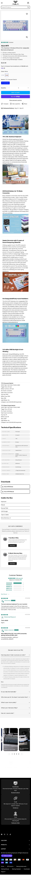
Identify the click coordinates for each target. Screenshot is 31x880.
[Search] (28, 7)
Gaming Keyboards (21, 866)
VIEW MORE (11, 773)
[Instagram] (4, 834)
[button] (28, 3)
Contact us (15, 807)
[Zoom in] (26, 37)
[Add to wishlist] (26, 14)
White (6, 75)
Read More (12, 545)
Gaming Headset (16, 869)
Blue (2, 75)
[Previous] (9, 754)
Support (3, 871)
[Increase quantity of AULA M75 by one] (28, 87)
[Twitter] (7, 834)
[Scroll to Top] (28, 872)
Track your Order (15, 822)
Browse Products (15, 792)
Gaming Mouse (5, 869)
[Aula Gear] (15, 3)
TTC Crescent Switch (5, 82)
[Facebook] (1, 834)
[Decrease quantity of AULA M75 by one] (9, 87)
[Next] (21, 754)
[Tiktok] (10, 834)
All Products (10, 866)
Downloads (27, 869)
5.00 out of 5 (19, 578)
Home (2, 866)
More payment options (15, 100)
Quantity (3, 87)
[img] (4, 598)
